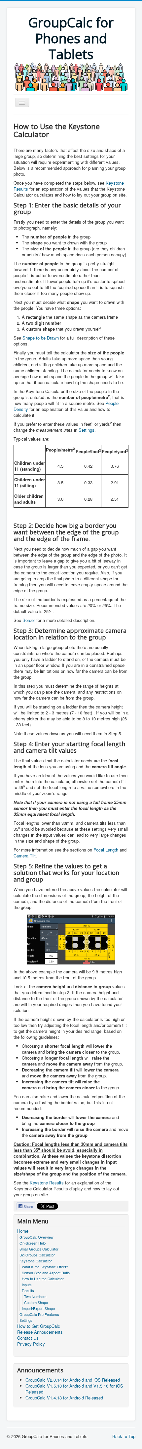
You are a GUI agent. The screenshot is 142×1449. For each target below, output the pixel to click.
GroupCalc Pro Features (39, 1314)
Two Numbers (35, 1296)
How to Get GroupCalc (38, 1326)
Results (28, 1290)
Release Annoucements (40, 1332)
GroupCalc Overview (36, 1237)
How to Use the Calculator (43, 1278)
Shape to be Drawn (40, 338)
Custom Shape (36, 1302)
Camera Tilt (25, 855)
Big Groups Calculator (37, 1254)
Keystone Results (47, 1182)
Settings (86, 430)
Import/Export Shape (38, 1308)
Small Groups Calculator (38, 1248)
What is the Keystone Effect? (45, 1266)
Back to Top (123, 1436)
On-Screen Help (32, 1243)
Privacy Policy (31, 1344)
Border (28, 620)
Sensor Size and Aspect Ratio (46, 1272)
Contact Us (28, 1338)
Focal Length (105, 850)
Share (28, 1207)
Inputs (27, 1284)
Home (22, 1231)
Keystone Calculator (35, 1260)
